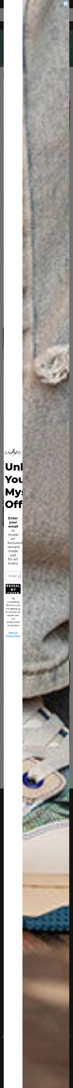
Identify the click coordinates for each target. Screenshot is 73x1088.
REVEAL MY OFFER (13, 589)
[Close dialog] (65, 3)
